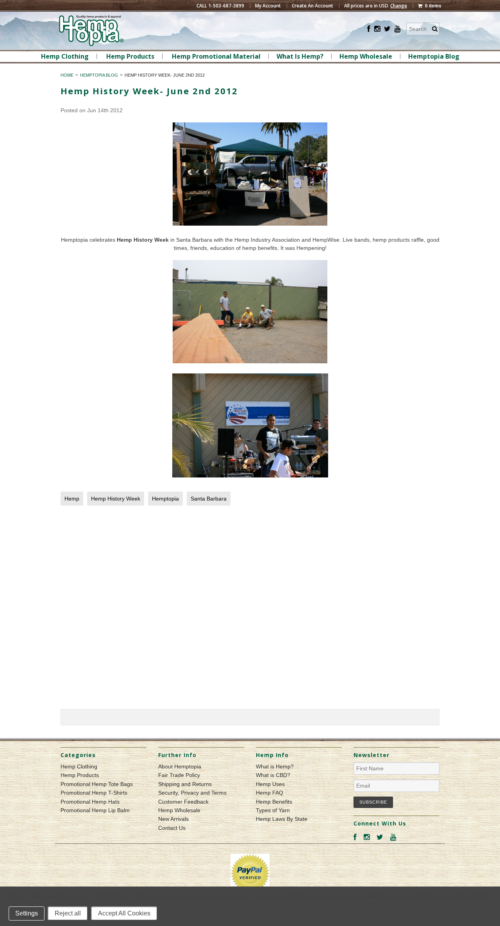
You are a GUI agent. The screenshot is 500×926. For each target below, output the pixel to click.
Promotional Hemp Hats (90, 802)
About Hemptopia (179, 766)
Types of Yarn (273, 810)
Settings (26, 913)
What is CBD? (273, 775)
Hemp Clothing (65, 56)
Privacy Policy (472, 896)
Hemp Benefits (274, 802)
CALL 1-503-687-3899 (220, 6)
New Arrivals (173, 819)
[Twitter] (387, 29)
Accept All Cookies (124, 913)
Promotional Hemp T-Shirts (94, 793)
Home (67, 75)
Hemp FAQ (269, 793)
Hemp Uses (270, 784)
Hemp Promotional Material (216, 56)
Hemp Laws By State (281, 819)
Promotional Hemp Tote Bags (97, 784)
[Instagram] (377, 29)
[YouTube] (397, 29)
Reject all (68, 913)
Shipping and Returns (185, 784)
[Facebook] (368, 29)
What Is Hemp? (300, 56)
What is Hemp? (275, 766)
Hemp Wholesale (365, 56)
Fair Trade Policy (179, 775)
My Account (268, 6)
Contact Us (172, 828)
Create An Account (312, 6)
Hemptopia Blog (433, 56)
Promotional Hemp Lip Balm (95, 810)
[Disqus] (250, 609)
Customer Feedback (183, 802)
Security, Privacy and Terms (192, 793)
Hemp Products (130, 56)
